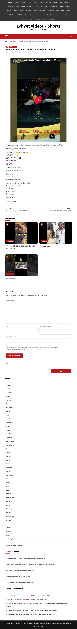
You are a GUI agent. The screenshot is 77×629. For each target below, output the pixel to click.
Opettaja (36, 6)
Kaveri (55, 2)
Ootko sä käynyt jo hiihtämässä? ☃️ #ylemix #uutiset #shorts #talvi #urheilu (30, 564)
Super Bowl (42, 10)
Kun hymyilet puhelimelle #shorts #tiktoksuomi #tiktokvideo (25, 558)
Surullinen (51, 10)
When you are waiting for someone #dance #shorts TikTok (38, 610)
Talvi (62, 10)
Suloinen (28, 10)
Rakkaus (9, 10)
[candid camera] (21, 265)
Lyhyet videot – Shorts (39, 26)
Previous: (17, 209)
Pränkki (62, 6)
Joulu (42, 2)
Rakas (68, 6)
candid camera (11, 279)
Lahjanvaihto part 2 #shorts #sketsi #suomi (20, 582)
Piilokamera (44, 6)
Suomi (35, 10)
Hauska (17, 2)
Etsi (6, 364)
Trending (42, 15)
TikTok (68, 10)
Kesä (60, 2)
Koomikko (11, 6)
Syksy (57, 10)
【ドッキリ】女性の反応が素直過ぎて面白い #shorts (20, 247)
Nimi (8, 326)
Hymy (30, 2)
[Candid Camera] (55, 233)
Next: (60, 209)
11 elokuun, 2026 (20, 53)
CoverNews (67, 623)
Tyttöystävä (58, 15)
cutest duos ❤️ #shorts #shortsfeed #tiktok (37, 596)
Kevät (66, 2)
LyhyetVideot (11, 53)
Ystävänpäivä (51, 19)
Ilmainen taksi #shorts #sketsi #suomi (18, 576)
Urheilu (65, 15)
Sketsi (22, 10)
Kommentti (10, 300)
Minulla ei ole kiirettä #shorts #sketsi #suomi (20, 570)
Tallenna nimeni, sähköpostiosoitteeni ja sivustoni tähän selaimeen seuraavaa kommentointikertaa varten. (32, 348)
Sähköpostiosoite (44, 327)
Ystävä (44, 19)
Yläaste (37, 19)
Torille (30, 15)
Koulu (17, 6)
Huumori (23, 2)
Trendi (36, 15)
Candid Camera (46, 246)
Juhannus (48, 2)
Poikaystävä (53, 6)
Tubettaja (49, 15)
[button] (6, 36)
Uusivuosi (24, 19)
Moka (23, 6)
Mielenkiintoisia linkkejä (14, 545)
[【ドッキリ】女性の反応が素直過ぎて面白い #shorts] (21, 233)
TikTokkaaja (12, 15)
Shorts (16, 10)
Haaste (10, 2)
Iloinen (36, 2)
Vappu (31, 19)
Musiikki (29, 6)
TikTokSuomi (22, 15)
